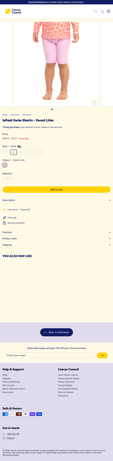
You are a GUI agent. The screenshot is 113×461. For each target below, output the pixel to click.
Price (5, 134)
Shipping (7, 244)
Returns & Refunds (11, 382)
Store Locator (9, 385)
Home (5, 115)
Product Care (10, 238)
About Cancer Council (68, 375)
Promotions (63, 396)
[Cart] (102, 11)
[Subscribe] (102, 355)
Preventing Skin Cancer (68, 378)
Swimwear (27, 115)
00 (6, 152)
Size (10, 146)
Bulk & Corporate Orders (14, 388)
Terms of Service (65, 392)
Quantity (7, 173)
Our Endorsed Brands (68, 388)
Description (9, 200)
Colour (14, 160)
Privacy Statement (66, 382)
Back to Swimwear (58, 332)
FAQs (5, 375)
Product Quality (65, 385)
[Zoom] (94, 102)
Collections (15, 115)
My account (8, 392)
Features (7, 232)
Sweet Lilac (5, 165)
